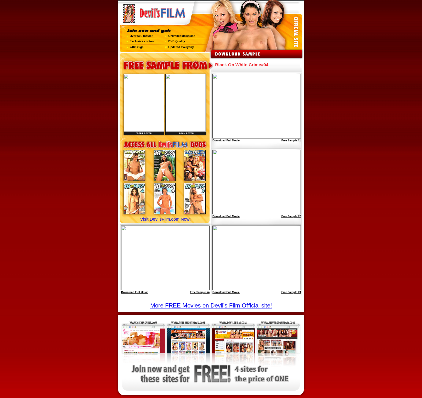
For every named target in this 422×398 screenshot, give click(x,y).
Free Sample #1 (291, 140)
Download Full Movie (134, 292)
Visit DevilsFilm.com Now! (165, 219)
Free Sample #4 (200, 292)
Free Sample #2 (291, 216)
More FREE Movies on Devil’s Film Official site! (211, 305)
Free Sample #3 (291, 292)
